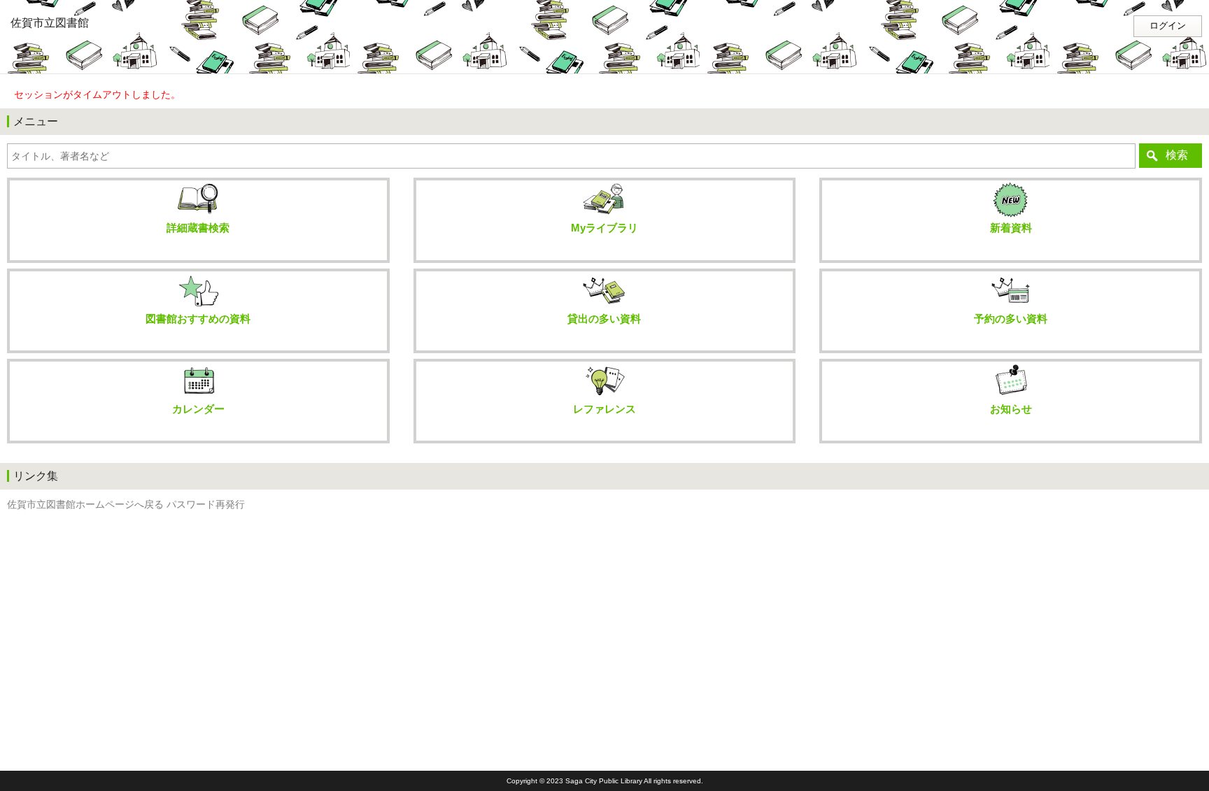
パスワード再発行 (206, 504)
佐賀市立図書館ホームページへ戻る (85, 504)
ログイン (1168, 26)
